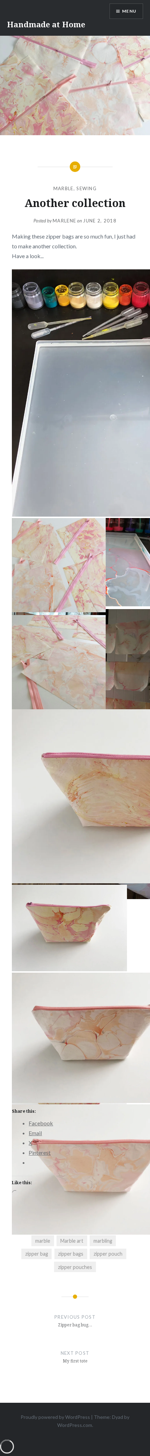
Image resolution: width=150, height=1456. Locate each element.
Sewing (86, 188)
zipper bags (70, 1254)
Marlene (64, 220)
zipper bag (36, 1254)
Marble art (71, 1241)
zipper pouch (107, 1254)
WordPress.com (74, 1425)
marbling (102, 1241)
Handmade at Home (46, 24)
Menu (129, 11)
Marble (63, 188)
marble (42, 1241)
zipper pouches (75, 1267)
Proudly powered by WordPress (55, 1417)
